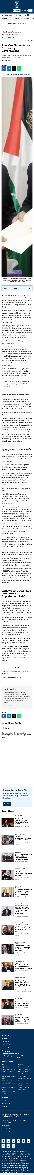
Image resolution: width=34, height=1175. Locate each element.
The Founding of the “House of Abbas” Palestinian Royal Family (22, 821)
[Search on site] (30, 10)
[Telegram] (23, 1141)
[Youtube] (13, 1141)
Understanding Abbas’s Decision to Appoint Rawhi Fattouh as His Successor (23, 948)
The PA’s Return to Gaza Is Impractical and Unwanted (22, 1019)
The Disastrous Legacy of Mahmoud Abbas (23, 839)
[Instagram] (18, 1141)
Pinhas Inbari (6, 60)
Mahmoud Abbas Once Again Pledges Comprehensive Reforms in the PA (23, 857)
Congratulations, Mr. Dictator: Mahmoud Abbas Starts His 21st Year (23, 929)
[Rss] (28, 1141)
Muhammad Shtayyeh (8, 38)
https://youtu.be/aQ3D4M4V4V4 (12, 677)
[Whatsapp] (13, 1146)
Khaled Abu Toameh (21, 1007)
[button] (17, 6)
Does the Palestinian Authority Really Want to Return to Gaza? (23, 1003)
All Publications (10, 705)
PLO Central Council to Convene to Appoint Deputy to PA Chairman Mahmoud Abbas (23, 892)
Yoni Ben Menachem (21, 861)
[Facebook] (3, 1141)
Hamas (8, 32)
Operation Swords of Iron (21, 888)
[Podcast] (3, 1146)
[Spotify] (8, 1146)
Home (3, 23)
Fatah (4, 32)
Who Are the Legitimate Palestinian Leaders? (23, 873)
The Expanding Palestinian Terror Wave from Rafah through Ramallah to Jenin (23, 984)
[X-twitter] (8, 1141)
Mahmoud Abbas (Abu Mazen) (10, 34)
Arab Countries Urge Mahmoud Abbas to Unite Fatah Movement (23, 966)
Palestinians (16, 32)
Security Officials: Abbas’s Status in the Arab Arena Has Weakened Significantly (23, 910)
